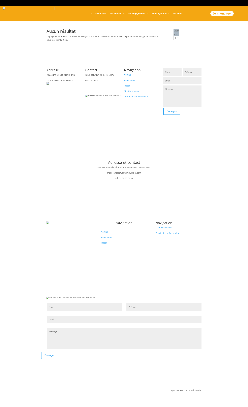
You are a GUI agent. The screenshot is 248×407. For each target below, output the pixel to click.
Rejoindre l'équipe (124, 188)
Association (129, 80)
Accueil (127, 74)
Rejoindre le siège (104, 85)
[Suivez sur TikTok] (239, 2)
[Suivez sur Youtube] (245, 2)
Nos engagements (136, 13)
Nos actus (178, 13)
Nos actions (115, 13)
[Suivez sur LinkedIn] (220, 2)
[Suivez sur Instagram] (226, 2)
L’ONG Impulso (98, 13)
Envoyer (171, 111)
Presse (127, 85)
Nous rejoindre (159, 13)
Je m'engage (222, 13)
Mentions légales (132, 91)
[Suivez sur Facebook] (232, 2)
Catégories (176, 32)
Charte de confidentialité (136, 96)
